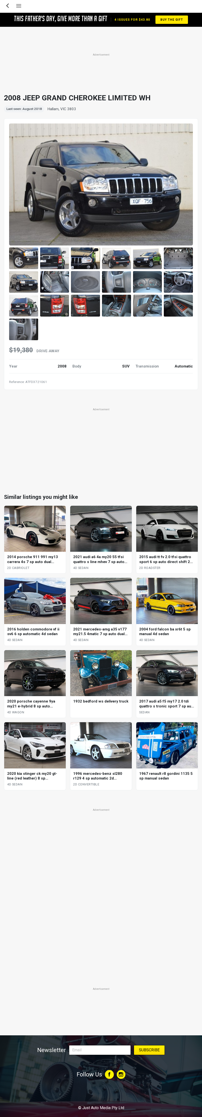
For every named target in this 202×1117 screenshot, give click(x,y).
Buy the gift (171, 19)
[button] (23, 258)
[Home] (101, 1094)
